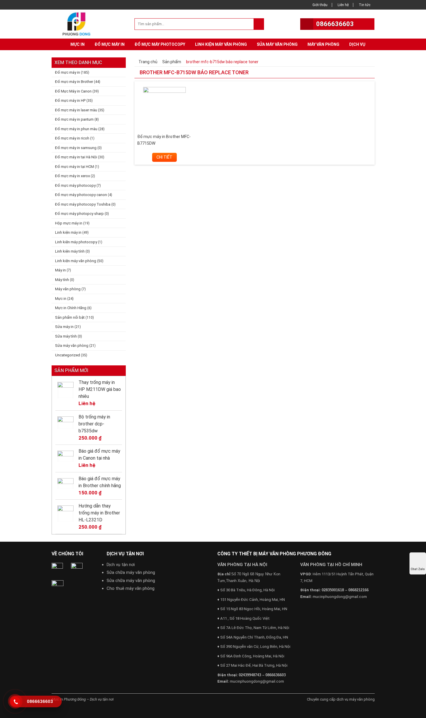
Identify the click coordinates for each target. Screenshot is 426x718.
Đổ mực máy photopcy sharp (79, 213)
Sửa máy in (64, 326)
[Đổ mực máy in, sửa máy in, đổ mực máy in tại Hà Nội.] (78, 23)
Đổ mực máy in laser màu (76, 110)
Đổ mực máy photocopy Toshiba (82, 204)
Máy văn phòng (323, 44)
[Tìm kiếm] (259, 24)
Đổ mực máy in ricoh (72, 138)
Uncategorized (67, 355)
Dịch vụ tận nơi (121, 564)
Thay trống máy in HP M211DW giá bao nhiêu (100, 389)
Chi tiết (164, 157)
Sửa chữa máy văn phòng (131, 572)
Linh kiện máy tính (70, 251)
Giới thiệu (319, 5)
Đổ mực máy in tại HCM (74, 166)
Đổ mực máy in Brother (74, 81)
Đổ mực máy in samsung (76, 148)
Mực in (77, 44)
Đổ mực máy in (109, 44)
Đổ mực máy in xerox (72, 176)
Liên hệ (343, 5)
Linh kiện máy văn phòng (221, 44)
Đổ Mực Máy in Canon (73, 91)
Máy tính (62, 280)
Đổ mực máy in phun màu (76, 129)
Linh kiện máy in (68, 232)
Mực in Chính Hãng (70, 308)
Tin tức (364, 5)
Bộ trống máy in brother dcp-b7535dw (94, 424)
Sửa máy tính (66, 336)
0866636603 (335, 24)
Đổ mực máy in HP (70, 100)
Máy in (60, 270)
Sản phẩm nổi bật (70, 317)
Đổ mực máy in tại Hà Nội (76, 157)
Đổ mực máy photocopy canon (81, 195)
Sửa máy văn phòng (277, 44)
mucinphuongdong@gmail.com (257, 681)
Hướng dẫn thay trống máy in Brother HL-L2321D (99, 513)
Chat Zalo (418, 569)
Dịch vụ (357, 44)
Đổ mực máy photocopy (159, 44)
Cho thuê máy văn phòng (130, 588)
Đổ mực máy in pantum (74, 119)
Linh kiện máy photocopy (76, 242)
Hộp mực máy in (68, 223)
